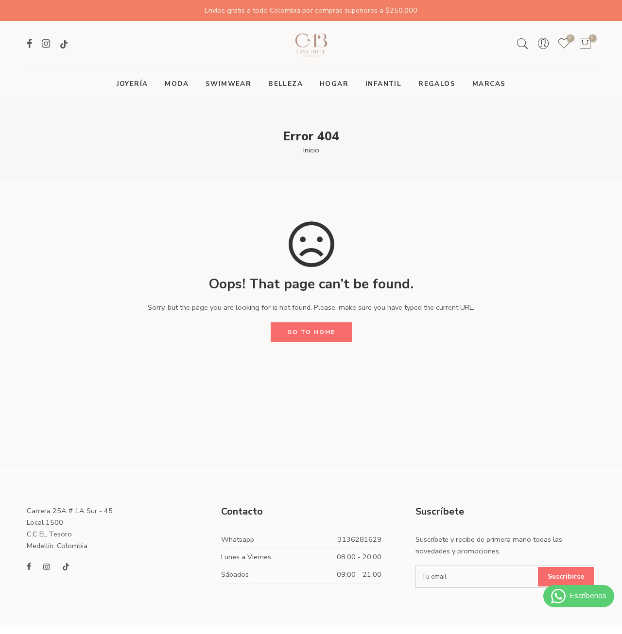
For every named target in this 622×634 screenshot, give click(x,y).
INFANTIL (383, 83)
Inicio (311, 150)
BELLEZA (285, 83)
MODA (177, 83)
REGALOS (436, 83)
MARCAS (488, 83)
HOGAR (334, 83)
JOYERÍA (132, 83)
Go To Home (311, 332)
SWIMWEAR (228, 83)
